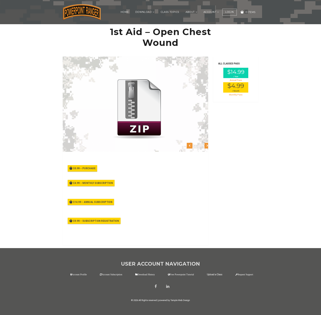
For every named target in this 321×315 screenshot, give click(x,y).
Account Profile (79, 274)
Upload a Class (214, 274)
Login (229, 12)
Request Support (245, 274)
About (190, 12)
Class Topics (170, 12)
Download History (146, 274)
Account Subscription (112, 274)
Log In (92, 238)
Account (209, 12)
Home (125, 12)
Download (143, 12)
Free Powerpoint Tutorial (182, 274)
